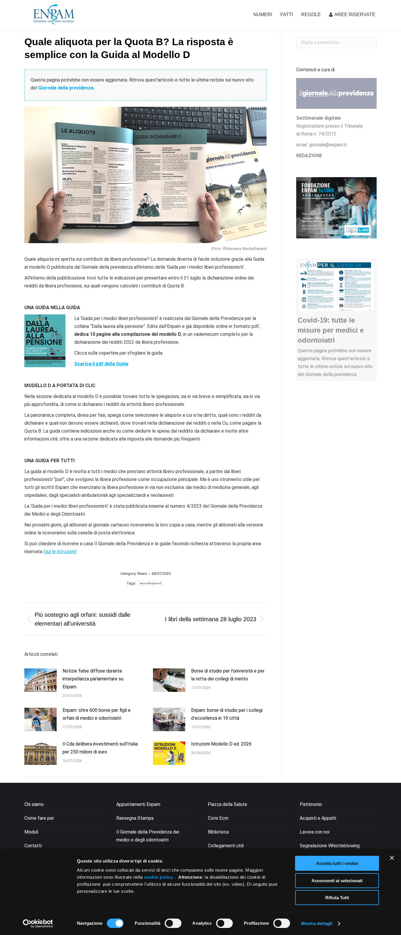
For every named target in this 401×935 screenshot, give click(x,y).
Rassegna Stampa (135, 818)
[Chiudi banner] (392, 858)
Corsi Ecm (218, 818)
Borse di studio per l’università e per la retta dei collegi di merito (227, 675)
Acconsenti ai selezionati (337, 880)
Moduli (31, 832)
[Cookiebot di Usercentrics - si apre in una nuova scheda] (38, 923)
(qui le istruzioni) (60, 551)
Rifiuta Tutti (337, 897)
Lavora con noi (314, 832)
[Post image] (40, 680)
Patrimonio (311, 804)
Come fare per (39, 818)
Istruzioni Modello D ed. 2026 (221, 744)
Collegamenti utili (226, 845)
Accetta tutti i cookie (337, 863)
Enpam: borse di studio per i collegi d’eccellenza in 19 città (226, 714)
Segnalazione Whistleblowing (330, 845)
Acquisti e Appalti (318, 818)
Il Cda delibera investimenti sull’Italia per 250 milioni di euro (100, 748)
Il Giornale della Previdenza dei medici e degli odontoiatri (147, 836)
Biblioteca (218, 832)
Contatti (33, 845)
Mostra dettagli (317, 923)
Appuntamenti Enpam (138, 804)
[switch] (173, 923)
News (142, 573)
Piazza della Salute (227, 804)
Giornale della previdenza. (66, 88)
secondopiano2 (151, 583)
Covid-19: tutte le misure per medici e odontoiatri (331, 330)
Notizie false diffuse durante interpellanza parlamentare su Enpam (93, 679)
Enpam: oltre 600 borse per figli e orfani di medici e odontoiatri (97, 714)
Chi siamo (34, 804)
